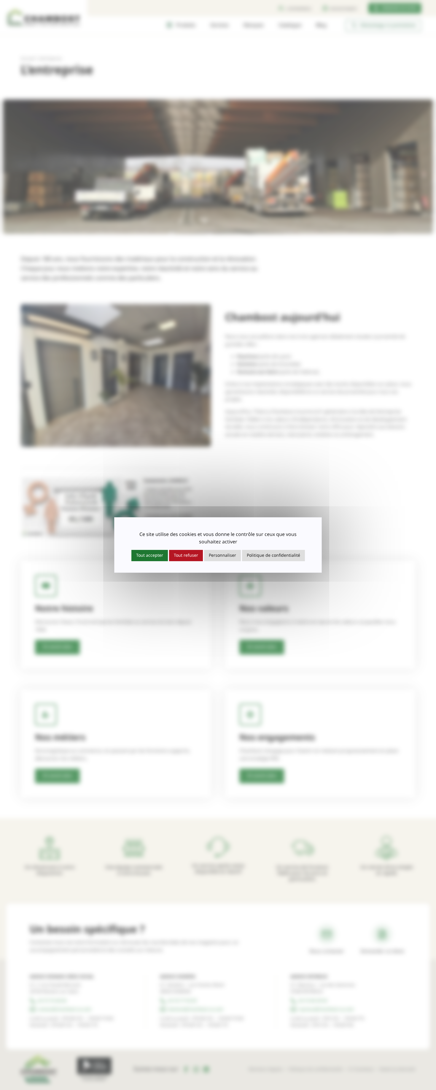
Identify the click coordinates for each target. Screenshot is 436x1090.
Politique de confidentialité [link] (273, 555)
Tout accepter (149, 555)
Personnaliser (222, 555)
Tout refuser (186, 555)
